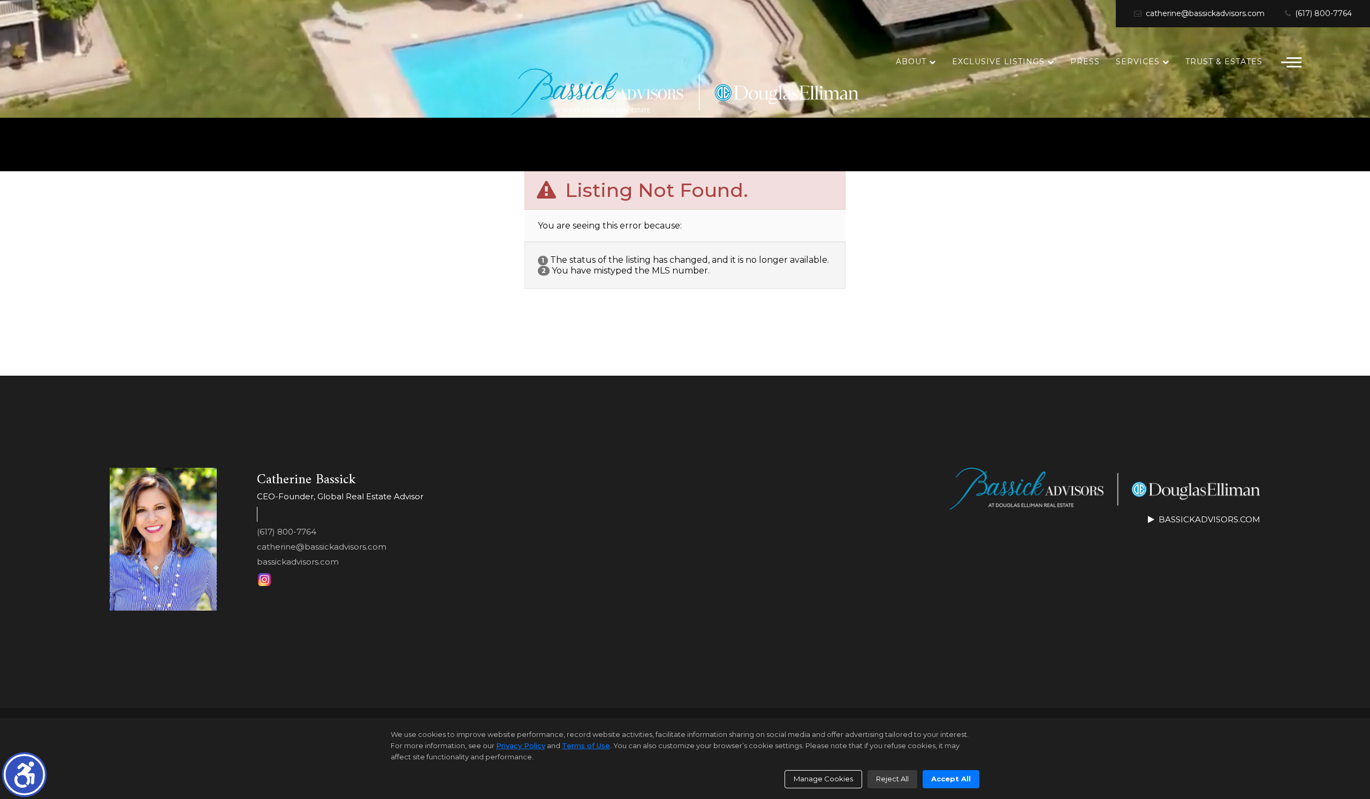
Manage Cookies (823, 778)
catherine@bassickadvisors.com (1204, 13)
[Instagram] (264, 579)
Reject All (892, 778)
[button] (24, 774)
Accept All (951, 778)
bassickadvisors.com (298, 562)
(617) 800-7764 (1322, 13)
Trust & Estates (1223, 61)
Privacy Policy (520, 745)
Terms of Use (586, 745)
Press (1085, 61)
